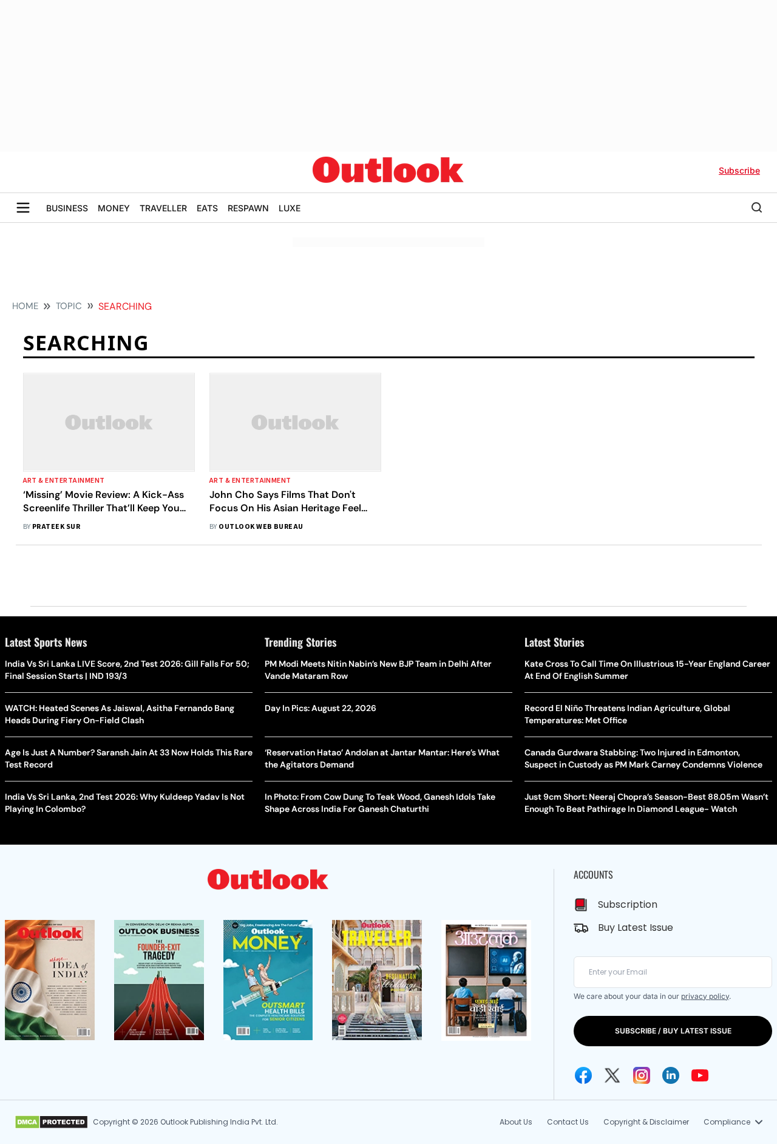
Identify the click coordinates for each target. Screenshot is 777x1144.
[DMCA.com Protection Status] (51, 1122)
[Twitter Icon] (612, 1075)
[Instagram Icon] (641, 1075)
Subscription (627, 904)
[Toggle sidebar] (23, 207)
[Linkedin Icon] (670, 1075)
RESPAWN (248, 208)
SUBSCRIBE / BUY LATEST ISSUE (673, 1030)
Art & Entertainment (64, 480)
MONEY (114, 208)
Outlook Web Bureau (261, 527)
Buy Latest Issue (635, 928)
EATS (207, 208)
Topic (69, 306)
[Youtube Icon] (700, 1075)
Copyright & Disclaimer (646, 1122)
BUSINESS (67, 208)
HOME (25, 306)
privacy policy (705, 996)
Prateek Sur (56, 527)
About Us (516, 1122)
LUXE (289, 208)
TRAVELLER (163, 208)
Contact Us (568, 1122)
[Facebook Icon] (583, 1075)
